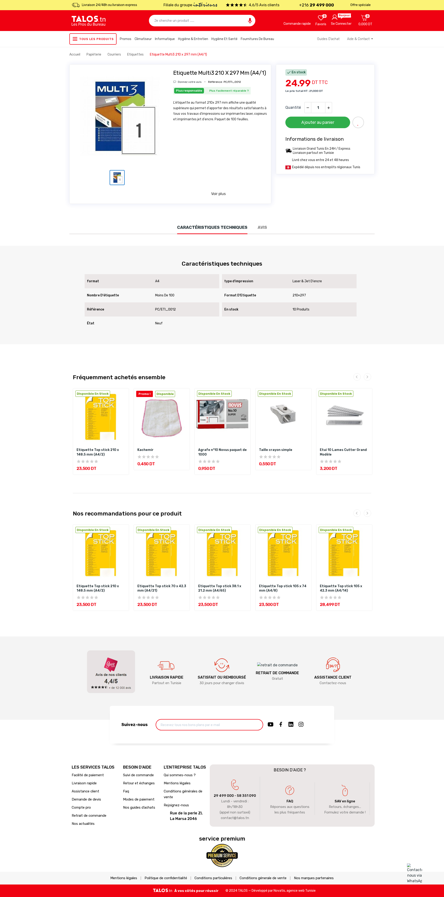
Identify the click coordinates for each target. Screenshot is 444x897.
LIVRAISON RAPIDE (166, 677)
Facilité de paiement (88, 775)
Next (367, 377)
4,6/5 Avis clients (264, 5)
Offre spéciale (360, 5)
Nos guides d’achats (139, 807)
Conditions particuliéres (213, 878)
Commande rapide (297, 24)
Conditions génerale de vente (263, 878)
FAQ (290, 801)
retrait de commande (277, 673)
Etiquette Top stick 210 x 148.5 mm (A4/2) (98, 452)
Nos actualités (83, 824)
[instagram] (301, 725)
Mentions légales (177, 783)
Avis (262, 227)
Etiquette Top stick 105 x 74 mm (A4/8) (282, 588)
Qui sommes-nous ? (180, 775)
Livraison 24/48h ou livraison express (109, 5)
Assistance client (85, 791)
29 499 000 (224, 796)
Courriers (115, 54)
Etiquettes (135, 54)
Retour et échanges (139, 783)
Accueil (75, 54)
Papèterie (94, 54)
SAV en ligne (345, 801)
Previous (357, 377)
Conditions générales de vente (183, 794)
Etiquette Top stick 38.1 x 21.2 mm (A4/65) (219, 588)
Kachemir (145, 450)
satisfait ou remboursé (222, 677)
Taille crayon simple (275, 450)
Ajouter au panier (317, 122)
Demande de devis (86, 799)
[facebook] (281, 725)
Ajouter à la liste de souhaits (358, 122)
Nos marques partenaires (314, 878)
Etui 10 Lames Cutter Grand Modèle (343, 452)
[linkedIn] (291, 725)
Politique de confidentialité (166, 878)
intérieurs (205, 5)
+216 (316, 5)
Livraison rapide (84, 783)
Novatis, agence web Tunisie (295, 891)
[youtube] (270, 725)
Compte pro (81, 807)
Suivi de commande (138, 775)
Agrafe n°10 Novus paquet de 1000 (222, 452)
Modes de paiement (138, 799)
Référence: (215, 82)
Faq (126, 791)
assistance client (333, 677)
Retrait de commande (89, 815)
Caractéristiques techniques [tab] (212, 227)
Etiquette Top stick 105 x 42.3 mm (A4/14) (341, 588)
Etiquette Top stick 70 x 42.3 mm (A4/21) (161, 588)
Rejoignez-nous (176, 805)
